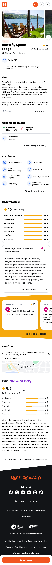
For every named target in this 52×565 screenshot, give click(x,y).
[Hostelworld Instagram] (23, 492)
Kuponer (9, 547)
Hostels (15, 510)
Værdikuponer (21, 547)
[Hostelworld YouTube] (29, 492)
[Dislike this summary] (46, 289)
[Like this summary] (40, 289)
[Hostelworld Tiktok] (41, 492)
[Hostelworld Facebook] (11, 492)
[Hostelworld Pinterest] (35, 492)
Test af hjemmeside (37, 547)
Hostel (5, 41)
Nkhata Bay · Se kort (15, 53)
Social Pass (26, 516)
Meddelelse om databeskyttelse (18, 541)
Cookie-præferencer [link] (31, 553)
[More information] (45, 250)
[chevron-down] (24, 391)
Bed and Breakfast (37, 510)
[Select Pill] (35, 4)
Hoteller (24, 510)
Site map (16, 553)
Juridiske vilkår (40, 541)
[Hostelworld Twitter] (17, 492)
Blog (8, 510)
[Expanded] (6, 459)
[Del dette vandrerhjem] (48, 37)
